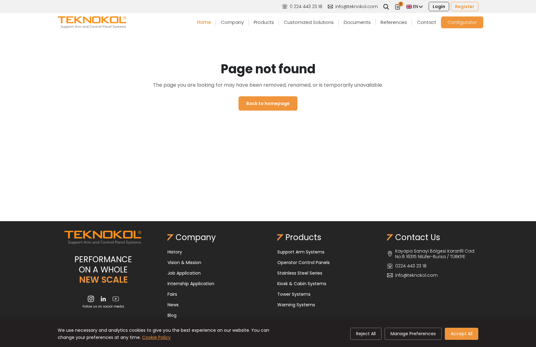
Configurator (462, 22)
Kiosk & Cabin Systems (301, 284)
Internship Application (191, 284)
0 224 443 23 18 (306, 6)
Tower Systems (293, 294)
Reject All (366, 334)
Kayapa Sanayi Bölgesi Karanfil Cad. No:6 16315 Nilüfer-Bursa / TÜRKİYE (435, 253)
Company (232, 22)
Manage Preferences (413, 334)
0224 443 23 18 (411, 266)
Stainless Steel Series (299, 273)
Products (264, 22)
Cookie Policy (156, 337)
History (175, 252)
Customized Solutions (309, 22)
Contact (426, 22)
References (394, 22)
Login (439, 6)
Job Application (184, 273)
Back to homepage (268, 103)
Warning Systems (296, 305)
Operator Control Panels (303, 262)
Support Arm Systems (300, 252)
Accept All (461, 334)
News (173, 305)
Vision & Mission (184, 262)
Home (204, 22)
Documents (357, 22)
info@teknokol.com (356, 6)
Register (464, 6)
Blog (172, 315)
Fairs (172, 294)
